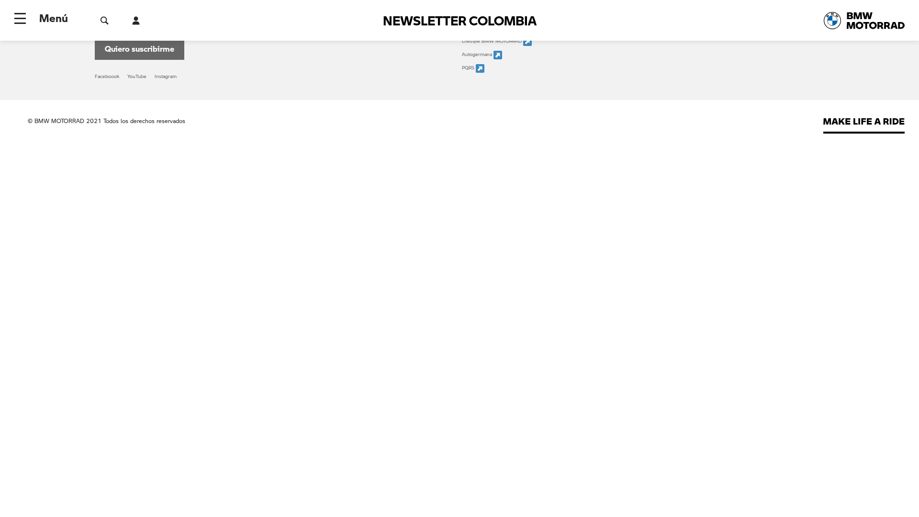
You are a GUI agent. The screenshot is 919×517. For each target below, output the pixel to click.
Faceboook (107, 76)
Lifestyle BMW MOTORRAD (492, 40)
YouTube (136, 76)
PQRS (469, 67)
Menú (53, 17)
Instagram (166, 76)
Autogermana (477, 54)
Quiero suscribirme (139, 48)
